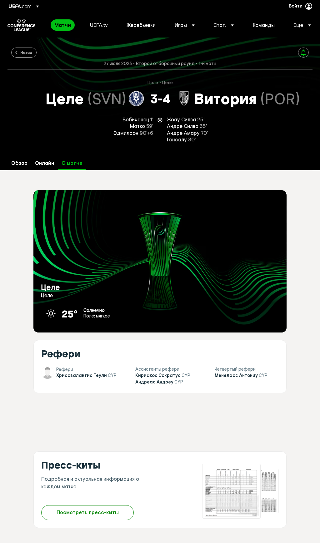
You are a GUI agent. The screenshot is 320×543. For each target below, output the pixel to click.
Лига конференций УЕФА (21, 25)
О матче (72, 163)
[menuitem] (64, 25)
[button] (185, 25)
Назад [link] (26, 52)
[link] (62, 25)
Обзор (19, 163)
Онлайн (44, 163)
